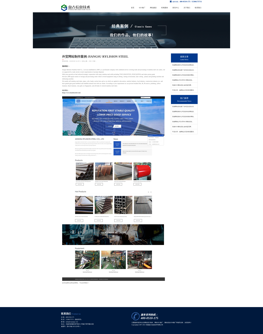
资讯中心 (175, 8)
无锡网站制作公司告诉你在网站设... (183, 65)
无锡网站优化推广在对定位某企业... (183, 70)
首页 (132, 8)
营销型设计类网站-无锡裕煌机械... (193, 173)
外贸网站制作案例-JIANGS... (191, 158)
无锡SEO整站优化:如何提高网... (182, 85)
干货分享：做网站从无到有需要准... (183, 90)
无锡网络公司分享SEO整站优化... (182, 80)
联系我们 (198, 8)
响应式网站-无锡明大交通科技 (86, 291)
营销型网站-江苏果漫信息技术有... (193, 163)
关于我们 (187, 8)
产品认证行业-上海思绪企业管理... (193, 168)
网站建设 (153, 8)
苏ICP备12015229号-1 (73, 326)
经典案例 (164, 8)
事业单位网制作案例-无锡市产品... (193, 148)
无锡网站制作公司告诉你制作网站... (183, 75)
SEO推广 (142, 8)
